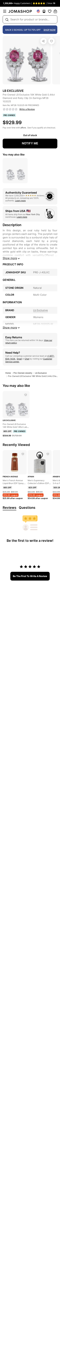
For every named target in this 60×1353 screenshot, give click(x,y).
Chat (27, 358)
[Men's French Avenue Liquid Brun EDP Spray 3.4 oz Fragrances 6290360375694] (22, 454)
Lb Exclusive (41, 373)
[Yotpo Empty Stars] (10, 109)
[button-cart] (55, 11)
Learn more (20, 200)
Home (8, 373)
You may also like (13, 154)
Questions (27, 508)
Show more (10, 258)
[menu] (5, 11)
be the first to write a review (30, 576)
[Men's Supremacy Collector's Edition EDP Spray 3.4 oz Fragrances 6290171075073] (47, 454)
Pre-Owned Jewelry (23, 373)
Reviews (9, 508)
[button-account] (44, 11)
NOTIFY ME (30, 143)
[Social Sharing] (43, 41)
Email (19, 358)
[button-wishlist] (50, 11)
